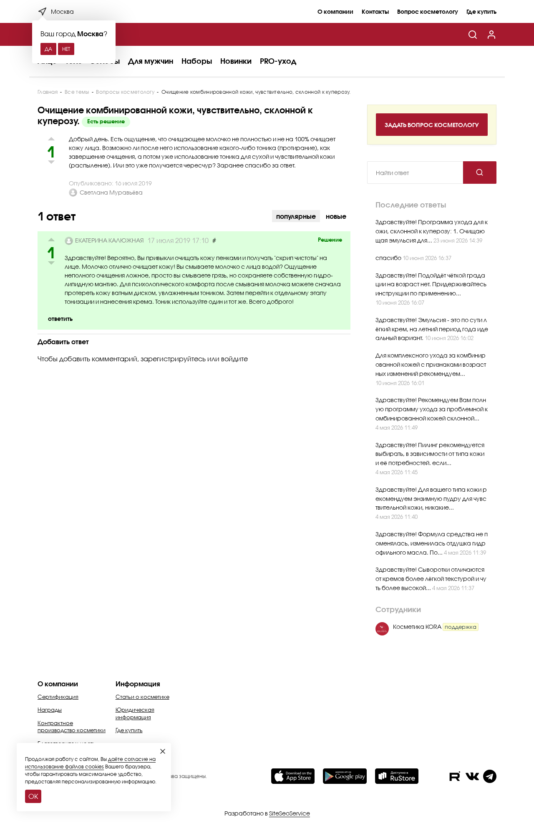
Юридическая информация (135, 713)
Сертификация (58, 696)
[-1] (51, 264)
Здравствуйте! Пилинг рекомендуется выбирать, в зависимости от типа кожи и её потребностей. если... (429, 454)
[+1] (51, 240)
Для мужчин (150, 60)
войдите (234, 359)
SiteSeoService (289, 813)
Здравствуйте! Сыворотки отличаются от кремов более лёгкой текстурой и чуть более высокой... (430, 578)
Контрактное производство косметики (72, 727)
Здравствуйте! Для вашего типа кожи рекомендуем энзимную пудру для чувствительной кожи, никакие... (431, 498)
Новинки (236, 60)
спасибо (389, 257)
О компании (335, 11)
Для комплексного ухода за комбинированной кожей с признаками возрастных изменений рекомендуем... (430, 364)
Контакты (375, 11)
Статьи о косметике (142, 696)
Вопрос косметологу (427, 11)
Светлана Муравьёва (111, 192)
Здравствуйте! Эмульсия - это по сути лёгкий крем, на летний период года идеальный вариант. (431, 329)
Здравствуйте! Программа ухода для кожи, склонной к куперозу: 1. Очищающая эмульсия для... (431, 231)
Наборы (196, 60)
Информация (138, 684)
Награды (50, 709)
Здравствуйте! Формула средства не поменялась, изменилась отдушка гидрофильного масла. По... (431, 543)
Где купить (481, 11)
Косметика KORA (434, 626)
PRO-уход (278, 60)
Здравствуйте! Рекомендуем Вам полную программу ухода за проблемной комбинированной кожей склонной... (431, 409)
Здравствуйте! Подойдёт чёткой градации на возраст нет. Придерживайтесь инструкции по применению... (430, 284)
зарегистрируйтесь (173, 359)
